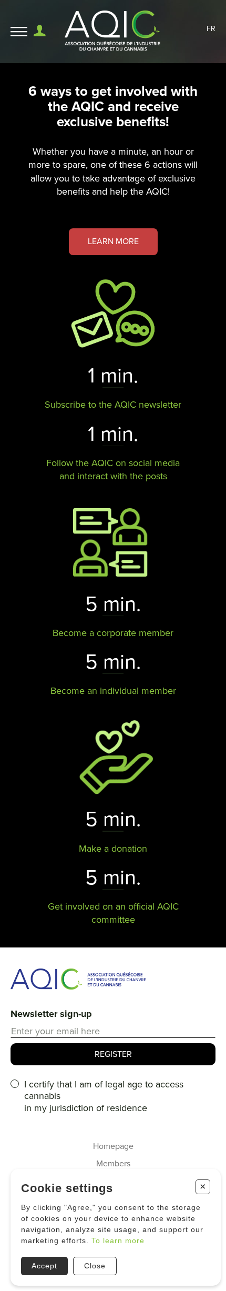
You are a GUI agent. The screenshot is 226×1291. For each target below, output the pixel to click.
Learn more (113, 241)
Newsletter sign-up (51, 1014)
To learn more (118, 1240)
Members (113, 1163)
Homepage (113, 1146)
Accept (44, 1266)
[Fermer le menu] (19, 32)
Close (95, 1266)
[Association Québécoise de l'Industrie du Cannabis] (113, 32)
